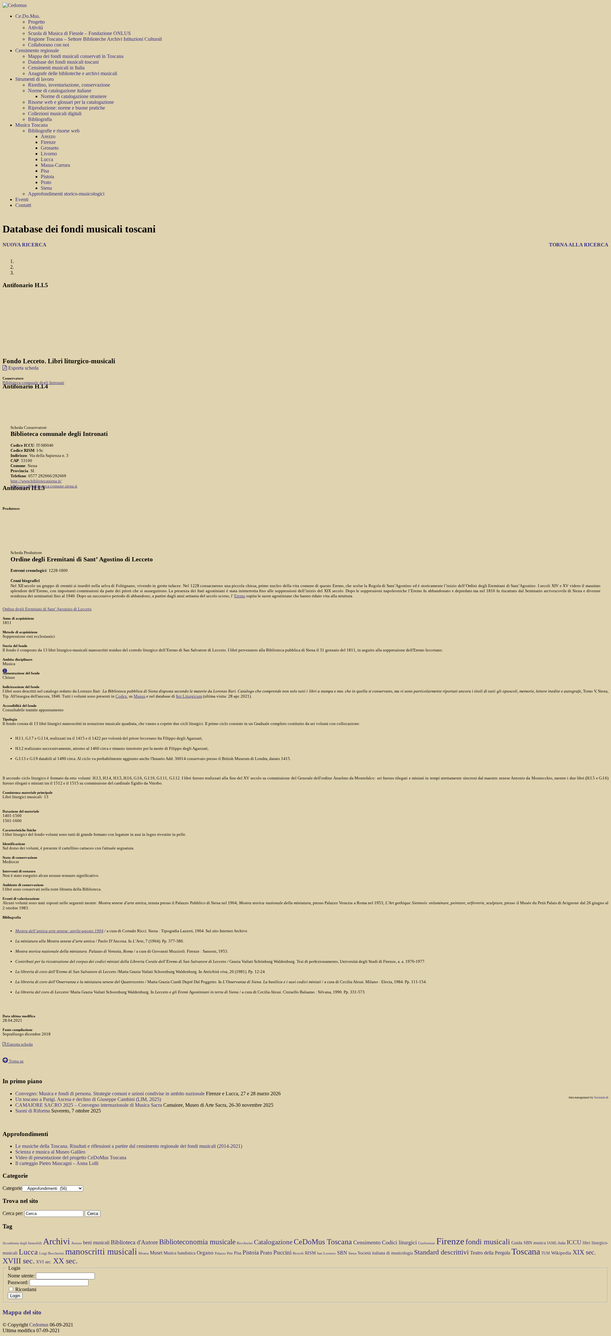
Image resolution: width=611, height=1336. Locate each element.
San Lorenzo (326, 1253)
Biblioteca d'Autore (134, 1242)
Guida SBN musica (528, 1242)
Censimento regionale (37, 50)
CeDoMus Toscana (323, 1241)
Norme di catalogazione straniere (74, 96)
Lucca (47, 159)
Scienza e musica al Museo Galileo (50, 1152)
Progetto (36, 22)
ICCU (574, 1242)
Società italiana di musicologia (385, 1253)
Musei (156, 1253)
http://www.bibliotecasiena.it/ (36, 481)
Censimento (367, 1242)
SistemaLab (601, 1097)
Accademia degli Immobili (22, 1243)
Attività (35, 27)
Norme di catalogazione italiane (59, 90)
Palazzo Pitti (224, 1253)
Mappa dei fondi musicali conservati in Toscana (75, 56)
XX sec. (65, 1261)
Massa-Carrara (55, 165)
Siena (46, 188)
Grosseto (50, 148)
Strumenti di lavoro (34, 79)
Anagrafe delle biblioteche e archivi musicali (72, 73)
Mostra (143, 1253)
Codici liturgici (399, 1242)
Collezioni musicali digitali (54, 113)
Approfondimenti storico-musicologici (66, 193)
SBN (342, 1253)
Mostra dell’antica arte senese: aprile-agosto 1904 (59, 930)
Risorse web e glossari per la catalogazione (71, 102)
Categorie (12, 1188)
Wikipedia (561, 1252)
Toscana (525, 1251)
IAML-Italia (556, 1243)
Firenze (48, 142)
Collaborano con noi (48, 44)
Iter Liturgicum (189, 696)
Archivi (56, 1241)
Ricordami (25, 1289)
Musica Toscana (31, 125)
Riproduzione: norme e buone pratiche (66, 107)
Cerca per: (13, 1213)
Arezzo (48, 136)
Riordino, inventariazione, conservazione (69, 85)
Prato (46, 182)
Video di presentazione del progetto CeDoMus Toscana (70, 1157)
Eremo (239, 595)
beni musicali (96, 1243)
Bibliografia (40, 119)
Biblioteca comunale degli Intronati (33, 382)
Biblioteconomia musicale (197, 1242)
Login (15, 1295)
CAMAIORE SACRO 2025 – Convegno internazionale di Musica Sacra (89, 1105)
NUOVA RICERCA (24, 244)
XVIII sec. (19, 1261)
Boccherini (245, 1243)
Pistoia (47, 176)
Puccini (282, 1252)
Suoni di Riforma (33, 1110)
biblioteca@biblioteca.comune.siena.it (44, 486)
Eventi (21, 199)
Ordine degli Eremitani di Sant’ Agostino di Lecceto (47, 609)
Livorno (49, 153)
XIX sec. (584, 1252)
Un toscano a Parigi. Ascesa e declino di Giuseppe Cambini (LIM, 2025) (88, 1099)
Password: (19, 1282)
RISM (310, 1253)
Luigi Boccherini (51, 1253)
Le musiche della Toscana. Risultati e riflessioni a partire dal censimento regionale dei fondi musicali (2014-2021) (128, 1146)
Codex (121, 696)
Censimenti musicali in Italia (56, 67)
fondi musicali (488, 1241)
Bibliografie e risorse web (54, 130)
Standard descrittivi (441, 1252)
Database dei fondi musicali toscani (63, 62)
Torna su (16, 1061)
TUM (545, 1253)
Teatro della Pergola (490, 1252)
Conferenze (426, 1243)
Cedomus (38, 1324)
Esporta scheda (23, 368)
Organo (205, 1253)
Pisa (45, 171)
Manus (139, 696)
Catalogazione (273, 1242)
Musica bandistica (179, 1253)
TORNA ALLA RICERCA (578, 244)
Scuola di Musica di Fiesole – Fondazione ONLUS (79, 33)
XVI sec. (44, 1262)
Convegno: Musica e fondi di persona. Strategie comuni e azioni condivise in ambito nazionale (110, 1093)
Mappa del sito (22, 1312)
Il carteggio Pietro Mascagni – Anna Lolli (56, 1163)
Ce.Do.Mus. (27, 16)
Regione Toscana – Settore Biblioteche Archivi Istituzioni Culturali (95, 39)
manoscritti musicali (101, 1251)
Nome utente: (22, 1275)
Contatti (23, 205)
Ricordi (298, 1253)
